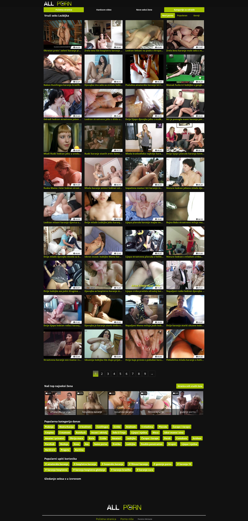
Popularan (182, 15)
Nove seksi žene (144, 9)
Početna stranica (64, 9)
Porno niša (126, 519)
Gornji (196, 15)
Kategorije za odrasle (184, 9)
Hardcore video (104, 9)
